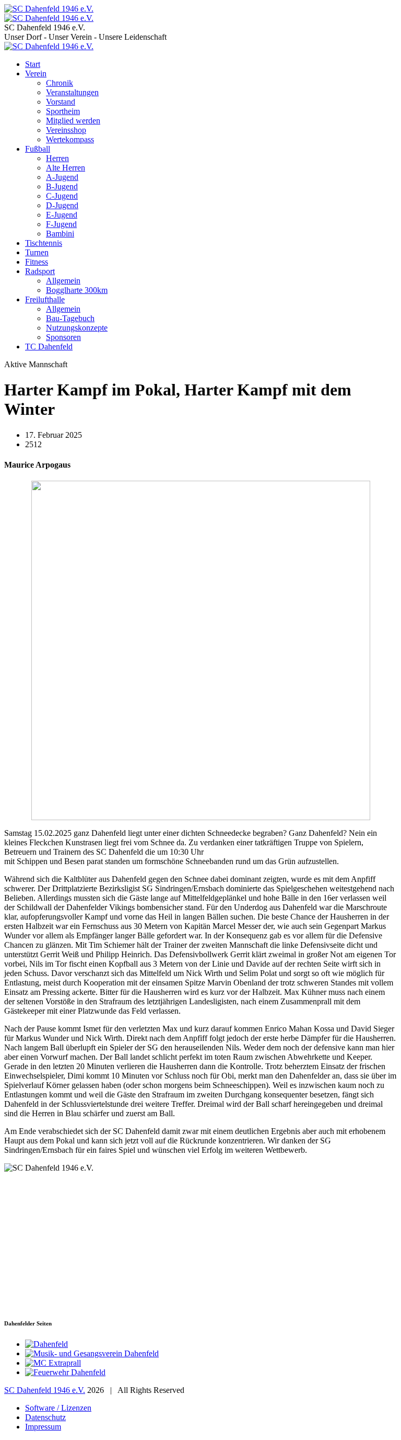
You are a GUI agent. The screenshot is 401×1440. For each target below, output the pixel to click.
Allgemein (63, 280)
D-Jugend (62, 205)
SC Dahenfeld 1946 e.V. (44, 1390)
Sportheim (63, 111)
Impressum (43, 1426)
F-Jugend (61, 224)
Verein (35, 73)
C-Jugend (62, 195)
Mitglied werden (73, 120)
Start (32, 64)
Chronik (59, 82)
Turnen (37, 252)
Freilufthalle (45, 299)
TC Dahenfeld (49, 346)
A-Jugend (62, 177)
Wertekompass (70, 139)
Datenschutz (45, 1417)
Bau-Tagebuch (70, 318)
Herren (57, 158)
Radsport (40, 271)
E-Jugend (61, 214)
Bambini (60, 233)
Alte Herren (65, 167)
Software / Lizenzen (58, 1407)
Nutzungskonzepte (77, 327)
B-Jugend (62, 186)
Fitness (36, 261)
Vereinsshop (66, 130)
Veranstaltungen (72, 92)
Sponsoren (63, 337)
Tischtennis (43, 243)
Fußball (37, 148)
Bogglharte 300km (77, 290)
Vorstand (60, 101)
